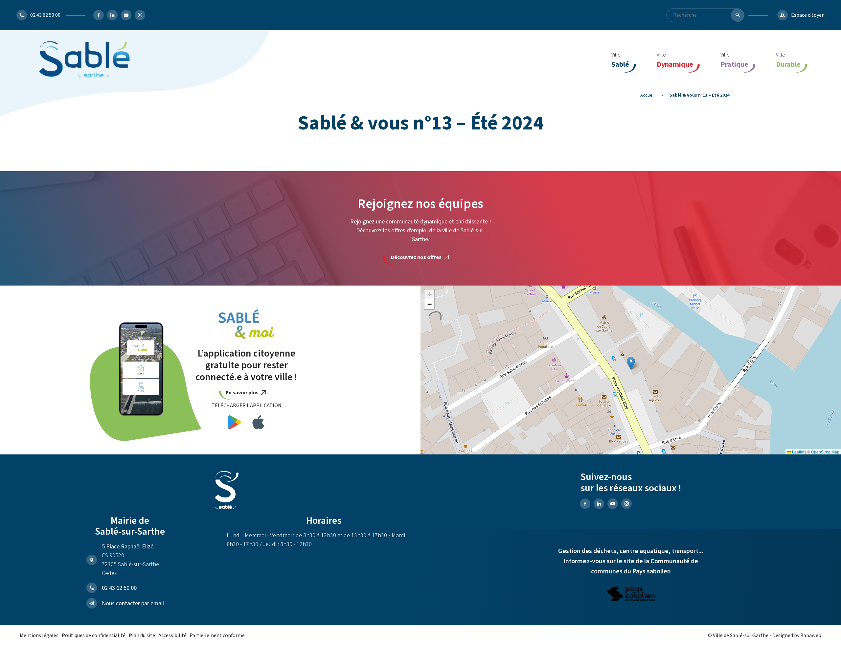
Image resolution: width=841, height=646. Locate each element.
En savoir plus (243, 393)
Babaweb (810, 635)
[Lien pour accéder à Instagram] (140, 15)
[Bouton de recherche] (737, 15)
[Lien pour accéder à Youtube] (126, 15)
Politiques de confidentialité (93, 635)
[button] (631, 363)
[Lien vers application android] (234, 423)
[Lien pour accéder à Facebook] (98, 15)
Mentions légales (39, 635)
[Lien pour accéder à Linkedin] (112, 15)
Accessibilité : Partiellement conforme (201, 635)
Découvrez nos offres (417, 257)
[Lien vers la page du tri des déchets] (631, 595)
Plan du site (142, 635)
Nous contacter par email (133, 603)
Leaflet (797, 451)
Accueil (647, 95)
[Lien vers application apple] (258, 423)
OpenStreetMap (825, 451)
